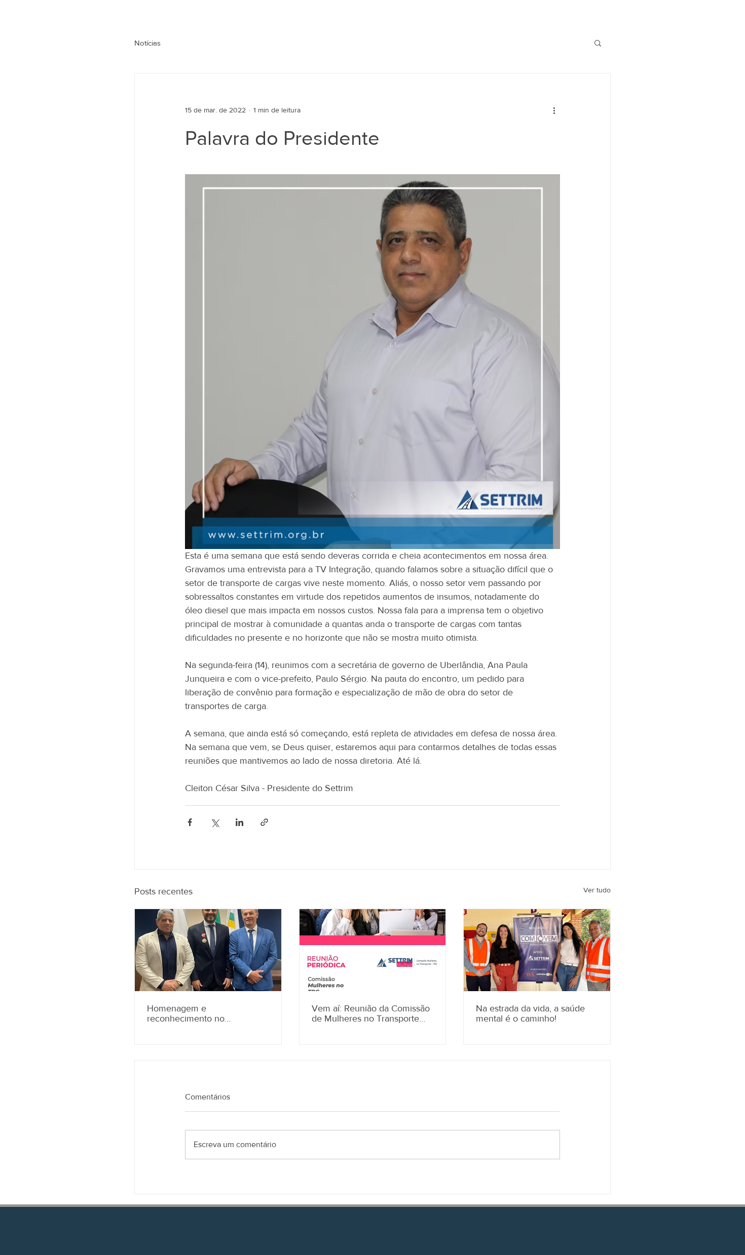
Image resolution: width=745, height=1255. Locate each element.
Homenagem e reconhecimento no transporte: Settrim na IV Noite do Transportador (207, 1013)
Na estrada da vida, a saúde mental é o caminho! (530, 1013)
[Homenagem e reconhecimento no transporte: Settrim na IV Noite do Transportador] (208, 950)
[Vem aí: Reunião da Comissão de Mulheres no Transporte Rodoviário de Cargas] (373, 950)
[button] (598, 42)
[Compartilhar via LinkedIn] (239, 822)
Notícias (147, 42)
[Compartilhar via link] (264, 822)
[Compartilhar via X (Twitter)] (214, 822)
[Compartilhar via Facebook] (190, 822)
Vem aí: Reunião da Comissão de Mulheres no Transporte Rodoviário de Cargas (371, 1013)
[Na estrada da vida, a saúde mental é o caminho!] (537, 950)
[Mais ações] (554, 110)
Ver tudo (597, 890)
